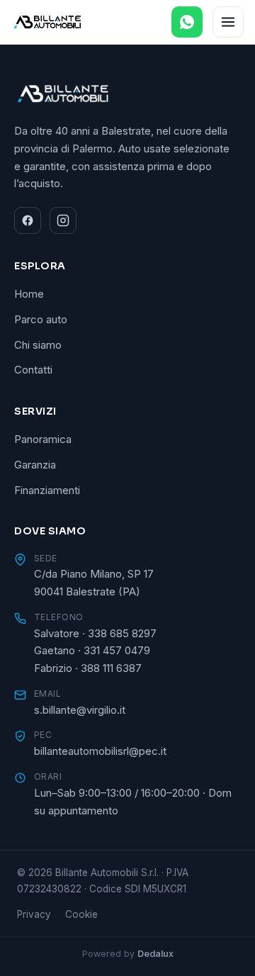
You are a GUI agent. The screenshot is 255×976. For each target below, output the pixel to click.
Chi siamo (38, 345)
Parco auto (40, 319)
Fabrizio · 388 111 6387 (88, 668)
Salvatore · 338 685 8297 (95, 633)
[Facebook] (27, 220)
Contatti (33, 369)
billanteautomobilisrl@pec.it (100, 751)
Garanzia (35, 464)
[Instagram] (63, 220)
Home (29, 294)
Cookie (81, 914)
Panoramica (43, 439)
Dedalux (155, 953)
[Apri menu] (228, 22)
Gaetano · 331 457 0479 (92, 650)
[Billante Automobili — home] (47, 22)
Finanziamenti (47, 490)
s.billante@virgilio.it (79, 710)
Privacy (34, 914)
